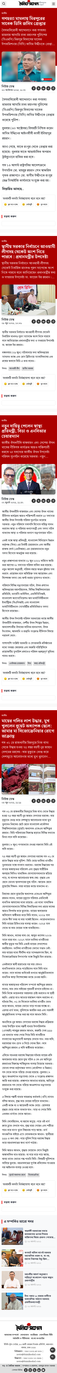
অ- (52, 1357)
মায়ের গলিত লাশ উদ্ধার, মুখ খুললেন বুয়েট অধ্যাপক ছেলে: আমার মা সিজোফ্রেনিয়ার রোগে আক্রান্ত (28, 729)
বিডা (29, 663)
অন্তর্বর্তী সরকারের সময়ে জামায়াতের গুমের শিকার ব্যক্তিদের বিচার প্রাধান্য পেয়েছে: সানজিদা (39, 1234)
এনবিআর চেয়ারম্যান (17, 663)
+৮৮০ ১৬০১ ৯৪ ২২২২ (33, 1351)
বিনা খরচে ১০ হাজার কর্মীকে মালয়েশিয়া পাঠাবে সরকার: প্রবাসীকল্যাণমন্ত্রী (38, 1299)
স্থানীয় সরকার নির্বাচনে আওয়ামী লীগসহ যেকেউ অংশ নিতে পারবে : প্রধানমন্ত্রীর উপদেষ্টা (28, 251)
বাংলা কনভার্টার (37, 1338)
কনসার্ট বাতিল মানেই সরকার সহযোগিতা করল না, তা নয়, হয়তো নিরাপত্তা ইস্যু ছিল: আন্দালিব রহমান (38, 1256)
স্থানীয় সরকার (28, 368)
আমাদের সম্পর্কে (11, 1335)
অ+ (52, 1350)
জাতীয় (4, 13)
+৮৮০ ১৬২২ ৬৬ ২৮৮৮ (32, 1358)
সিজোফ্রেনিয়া (33, 1175)
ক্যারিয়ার (34, 1335)
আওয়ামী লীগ (14, 368)
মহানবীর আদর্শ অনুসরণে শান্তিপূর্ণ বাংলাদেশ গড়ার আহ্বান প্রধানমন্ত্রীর (39, 1277)
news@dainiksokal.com (29, 1354)
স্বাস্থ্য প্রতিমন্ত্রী (39, 663)
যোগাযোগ (24, 1335)
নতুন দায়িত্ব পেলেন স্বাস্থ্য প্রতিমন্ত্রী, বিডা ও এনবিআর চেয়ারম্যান (24, 431)
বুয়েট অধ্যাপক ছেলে (17, 1175)
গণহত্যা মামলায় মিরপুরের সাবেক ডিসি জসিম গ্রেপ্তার (24, 21)
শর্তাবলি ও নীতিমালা (21, 1338)
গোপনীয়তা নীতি (46, 1335)
